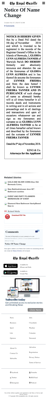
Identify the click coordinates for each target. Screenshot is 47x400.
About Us (13, 348)
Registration (33, 352)
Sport (12, 328)
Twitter (14, 377)
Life (11, 333)
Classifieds (33, 323)
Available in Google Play (24, 272)
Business (13, 323)
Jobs (30, 317)
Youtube (34, 372)
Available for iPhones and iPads (25, 266)
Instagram (15, 382)
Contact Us (14, 353)
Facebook (14, 372)
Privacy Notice (34, 357)
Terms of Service (17, 251)
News (12, 317)
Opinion (13, 338)
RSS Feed (34, 377)
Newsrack (32, 338)
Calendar (32, 333)
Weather (32, 328)
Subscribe (13, 358)
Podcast (33, 382)
